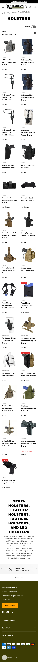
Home (3, 12)
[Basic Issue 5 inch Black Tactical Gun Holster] (28, 82)
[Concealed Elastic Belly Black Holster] (28, 185)
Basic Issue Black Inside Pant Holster (8, 166)
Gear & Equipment (11, 12)
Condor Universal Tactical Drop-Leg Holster (8, 270)
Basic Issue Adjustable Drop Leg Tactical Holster (28, 132)
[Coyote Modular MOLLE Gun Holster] (28, 255)
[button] (35, 6)
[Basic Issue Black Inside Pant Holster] (9, 152)
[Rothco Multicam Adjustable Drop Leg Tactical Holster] (9, 428)
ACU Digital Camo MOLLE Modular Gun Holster (9, 62)
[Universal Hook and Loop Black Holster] (9, 467)
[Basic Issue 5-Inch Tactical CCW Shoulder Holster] (9, 117)
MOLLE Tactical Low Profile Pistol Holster (28, 374)
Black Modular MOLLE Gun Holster (28, 166)
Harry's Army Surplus (11, 657)
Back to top (19, 578)
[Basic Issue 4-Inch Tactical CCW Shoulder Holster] (9, 82)
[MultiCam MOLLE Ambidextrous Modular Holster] (9, 392)
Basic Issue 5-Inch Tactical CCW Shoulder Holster (8, 132)
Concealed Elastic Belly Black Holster (27, 199)
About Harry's (10, 605)
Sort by (4, 31)
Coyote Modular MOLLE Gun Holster (27, 269)
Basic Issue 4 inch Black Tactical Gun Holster (27, 62)
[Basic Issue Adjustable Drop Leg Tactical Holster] (28, 117)
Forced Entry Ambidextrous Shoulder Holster (8, 305)
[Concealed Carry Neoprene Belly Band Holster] (9, 184)
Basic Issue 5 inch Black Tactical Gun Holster (27, 97)
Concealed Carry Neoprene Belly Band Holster (9, 200)
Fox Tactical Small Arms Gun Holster (8, 374)
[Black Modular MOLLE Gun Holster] (28, 152)
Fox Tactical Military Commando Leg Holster (9, 340)
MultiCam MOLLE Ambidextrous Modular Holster (7, 408)
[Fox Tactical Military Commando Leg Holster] (9, 325)
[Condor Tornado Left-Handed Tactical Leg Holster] (9, 219)
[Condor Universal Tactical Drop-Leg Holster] (9, 255)
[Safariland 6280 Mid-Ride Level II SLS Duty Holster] (28, 428)
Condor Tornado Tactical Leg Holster (28, 234)
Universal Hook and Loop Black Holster (8, 481)
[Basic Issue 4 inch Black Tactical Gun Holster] (28, 46)
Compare (27, 27)
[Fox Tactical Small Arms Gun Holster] (9, 360)
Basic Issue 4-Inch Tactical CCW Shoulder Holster (8, 97)
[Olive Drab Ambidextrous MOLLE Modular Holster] (28, 393)
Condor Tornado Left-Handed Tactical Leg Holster (9, 235)
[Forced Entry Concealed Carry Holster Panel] (28, 290)
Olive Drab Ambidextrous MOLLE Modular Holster (28, 408)
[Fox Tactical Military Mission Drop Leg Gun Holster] (28, 325)
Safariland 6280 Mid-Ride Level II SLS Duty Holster (28, 443)
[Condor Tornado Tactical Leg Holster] (28, 220)
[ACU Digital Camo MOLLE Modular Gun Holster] (9, 46)
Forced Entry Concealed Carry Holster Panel (27, 305)
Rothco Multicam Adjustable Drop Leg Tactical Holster (9, 443)
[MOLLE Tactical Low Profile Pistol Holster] (28, 360)
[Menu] (3, 6)
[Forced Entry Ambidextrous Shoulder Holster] (9, 290)
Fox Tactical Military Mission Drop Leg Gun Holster (28, 340)
